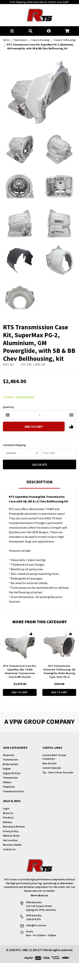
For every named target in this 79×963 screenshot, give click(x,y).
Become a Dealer (12, 844)
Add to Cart (34, 426)
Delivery (7, 822)
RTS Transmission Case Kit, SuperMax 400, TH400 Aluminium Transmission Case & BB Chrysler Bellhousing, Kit (19, 673)
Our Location (10, 840)
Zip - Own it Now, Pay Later (57, 772)
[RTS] (39, 15)
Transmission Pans (13, 791)
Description (39, 481)
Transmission (10, 759)
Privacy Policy (10, 831)
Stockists (8, 817)
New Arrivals (49, 763)
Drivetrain (8, 755)
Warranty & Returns (14, 826)
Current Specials (51, 768)
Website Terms (11, 835)
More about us (39, 895)
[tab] (39, 484)
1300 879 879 (33, 919)
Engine (7, 768)
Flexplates (9, 786)
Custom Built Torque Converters (54, 757)
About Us (8, 813)
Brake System (10, 764)
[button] (12, 31)
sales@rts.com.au (36, 925)
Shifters (7, 782)
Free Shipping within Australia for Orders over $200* (39, 2)
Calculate (39, 464)
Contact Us (9, 849)
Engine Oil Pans (11, 773)
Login (6, 808)
